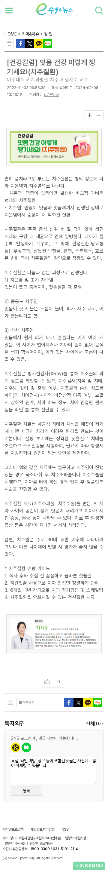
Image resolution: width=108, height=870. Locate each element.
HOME (10, 34)
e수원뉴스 (51, 94)
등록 (26, 791)
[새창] (29, 43)
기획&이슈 (30, 34)
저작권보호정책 (13, 829)
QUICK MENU (91, 865)
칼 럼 (48, 34)
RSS (65, 829)
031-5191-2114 (65, 849)
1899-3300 (40, 849)
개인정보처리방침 (43, 829)
